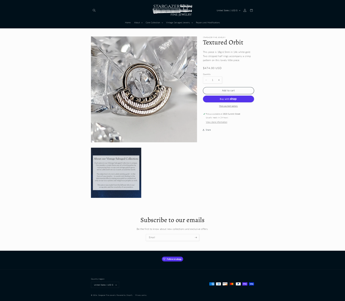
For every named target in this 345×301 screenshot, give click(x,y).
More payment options (228, 106)
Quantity (207, 74)
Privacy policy (141, 295)
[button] (94, 10)
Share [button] (208, 130)
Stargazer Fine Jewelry (107, 295)
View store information (216, 122)
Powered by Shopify (125, 295)
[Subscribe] (196, 237)
